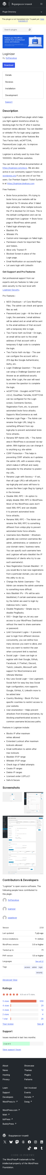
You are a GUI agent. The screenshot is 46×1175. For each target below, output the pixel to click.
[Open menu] (42, 4)
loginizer (12, 909)
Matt (6, 1114)
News (5, 1070)
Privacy (6, 1079)
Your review (8, 1024)
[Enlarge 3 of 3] (40, 819)
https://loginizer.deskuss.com (20, 183)
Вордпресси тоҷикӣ (18, 1135)
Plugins (27, 1075)
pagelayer (12, 917)
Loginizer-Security (11, 290)
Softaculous (11, 58)
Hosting (6, 1075)
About (5, 1065)
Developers (8, 1097)
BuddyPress (9, 1124)
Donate (29, 1097)
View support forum (12, 1049)
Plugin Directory (9, 12)
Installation (10, 88)
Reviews (9, 82)
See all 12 (39, 961)
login (40, 967)
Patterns (28, 1079)
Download (8, 65)
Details (8, 75)
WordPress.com (11, 1110)
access (27, 967)
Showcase (29, 1065)
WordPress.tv (10, 1101)
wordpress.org (9, 175)
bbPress (8, 1119)
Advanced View (10, 980)
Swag (28, 1101)
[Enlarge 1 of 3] (18, 795)
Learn (5, 1088)
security (39, 973)
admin (34, 967)
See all (40, 1024)
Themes (28, 1070)
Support (9, 102)
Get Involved (30, 1088)
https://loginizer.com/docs (15, 168)
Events (27, 1092)
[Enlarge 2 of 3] (40, 795)
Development (11, 95)
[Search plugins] (29, 29)
